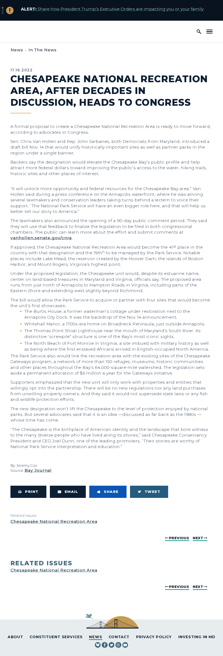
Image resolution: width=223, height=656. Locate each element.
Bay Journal (38, 470)
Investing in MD (196, 637)
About (15, 637)
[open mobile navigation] (209, 31)
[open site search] (199, 31)
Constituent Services (56, 637)
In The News (42, 50)
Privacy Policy (154, 637)
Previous (179, 538)
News (17, 50)
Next (198, 538)
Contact (119, 637)
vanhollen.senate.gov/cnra (41, 237)
